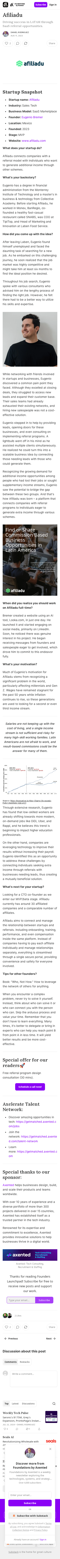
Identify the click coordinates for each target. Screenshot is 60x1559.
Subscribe (41, 4)
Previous (13, 1338)
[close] (50, 1449)
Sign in (53, 4)
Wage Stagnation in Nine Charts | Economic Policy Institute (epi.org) (27, 802)
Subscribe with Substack (32, 1515)
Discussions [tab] (28, 1403)
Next (49, 1338)
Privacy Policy (40, 1529)
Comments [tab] (10, 1361)
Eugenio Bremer (32, 117)
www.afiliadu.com (34, 140)
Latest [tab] (15, 1403)
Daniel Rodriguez (20, 32)
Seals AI (8, 1437)
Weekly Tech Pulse (15, 1413)
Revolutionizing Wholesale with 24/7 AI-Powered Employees (21, 1443)
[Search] (54, 1403)
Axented (8, 1185)
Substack (13, 1551)
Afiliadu (34, 99)
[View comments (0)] (17, 43)
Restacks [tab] (25, 1361)
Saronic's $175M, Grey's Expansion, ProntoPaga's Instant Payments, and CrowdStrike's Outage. (21, 1419)
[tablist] (17, 1362)
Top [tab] (6, 1403)
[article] (30, 1421)
